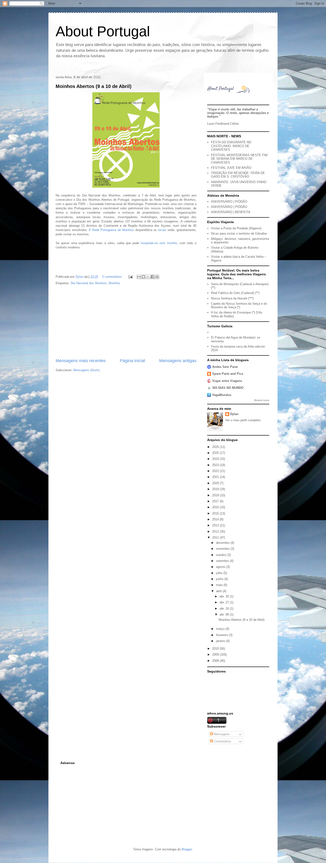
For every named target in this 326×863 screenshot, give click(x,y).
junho (220, 579)
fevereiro (222, 635)
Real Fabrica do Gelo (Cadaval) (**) (235, 293)
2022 (216, 471)
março (221, 629)
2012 (216, 531)
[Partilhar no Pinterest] (157, 276)
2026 (216, 447)
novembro (223, 548)
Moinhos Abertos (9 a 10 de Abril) (93, 86)
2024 (216, 459)
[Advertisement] (126, 322)
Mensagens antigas (177, 360)
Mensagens (221, 734)
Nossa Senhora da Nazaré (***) (232, 298)
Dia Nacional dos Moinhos (89, 283)
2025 (216, 453)
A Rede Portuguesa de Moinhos (111, 230)
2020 (216, 483)
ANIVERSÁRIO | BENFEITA (230, 212)
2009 (216, 654)
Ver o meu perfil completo (243, 420)
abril (219, 591)
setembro (223, 561)
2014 (216, 519)
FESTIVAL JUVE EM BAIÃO (231, 168)
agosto (221, 567)
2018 (216, 495)
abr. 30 (225, 596)
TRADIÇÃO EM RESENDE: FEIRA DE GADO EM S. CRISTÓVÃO (238, 175)
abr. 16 (225, 608)
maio (220, 585)
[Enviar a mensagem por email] (139, 276)
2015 (216, 513)
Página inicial (132, 360)
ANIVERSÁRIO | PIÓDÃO (229, 201)
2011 (216, 537)
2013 (216, 525)
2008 (216, 661)
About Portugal (103, 31)
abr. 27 (225, 602)
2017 (216, 501)
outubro (221, 555)
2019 (216, 489)
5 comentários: (113, 276)
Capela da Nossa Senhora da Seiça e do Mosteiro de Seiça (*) (239, 305)
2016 (216, 507)
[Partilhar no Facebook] (152, 276)
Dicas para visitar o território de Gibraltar (239, 233)
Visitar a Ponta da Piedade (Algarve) (236, 228)
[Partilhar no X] (148, 276)
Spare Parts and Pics (227, 373)
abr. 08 (225, 614)
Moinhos (114, 283)
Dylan (234, 414)
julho (219, 573)
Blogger (187, 849)
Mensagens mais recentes (81, 360)
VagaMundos (221, 395)
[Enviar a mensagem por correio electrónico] (130, 276)
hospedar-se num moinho (159, 243)
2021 (216, 477)
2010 (216, 648)
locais (162, 230)
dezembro (223, 543)
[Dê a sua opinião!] (143, 276)
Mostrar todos (261, 400)
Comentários (222, 741)
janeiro (221, 641)
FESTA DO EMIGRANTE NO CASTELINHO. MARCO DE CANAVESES (231, 145)
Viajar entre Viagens (227, 381)
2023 (216, 465)
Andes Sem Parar (225, 367)
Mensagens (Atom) (86, 370)
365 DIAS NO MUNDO (227, 388)
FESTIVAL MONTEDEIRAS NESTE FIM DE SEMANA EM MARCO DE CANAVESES (239, 158)
